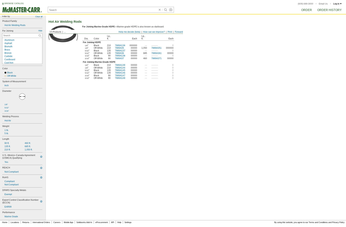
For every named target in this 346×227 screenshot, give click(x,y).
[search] (40, 35)
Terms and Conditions (318, 222)
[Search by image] (170, 10)
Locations (15, 222)
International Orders (41, 222)
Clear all (38, 17)
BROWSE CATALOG (14, 3)
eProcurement (101, 222)
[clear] (160, 10)
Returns (25, 222)
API (112, 222)
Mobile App (68, 222)
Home (4, 222)
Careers (57, 222)
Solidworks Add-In (84, 222)
